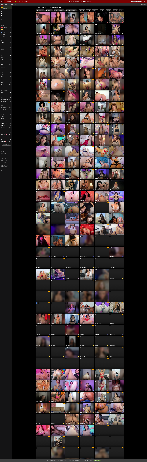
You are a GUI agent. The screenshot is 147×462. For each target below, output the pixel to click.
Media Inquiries (3, 155)
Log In (144, 1)
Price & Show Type (59, 10)
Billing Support (3, 151)
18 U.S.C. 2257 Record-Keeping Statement (5, 166)
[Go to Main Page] (9, 1)
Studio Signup (3, 162)
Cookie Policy (85, 460)
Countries (49, 10)
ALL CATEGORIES (7, 144)
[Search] (82, 1)
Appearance (40, 10)
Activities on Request (71, 10)
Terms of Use (3, 158)
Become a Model (4, 160)
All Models (3, 163)
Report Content (3, 153)
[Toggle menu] (2, 1)
